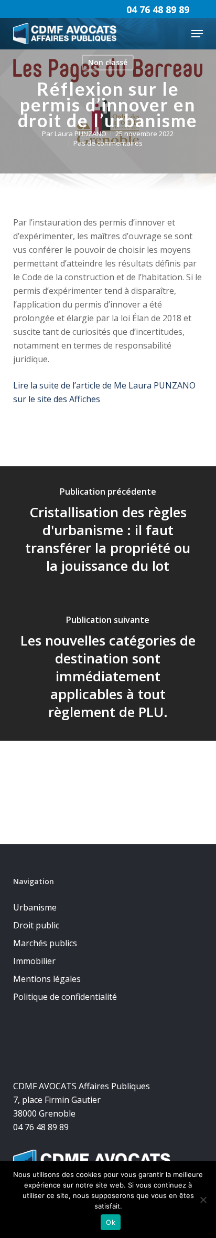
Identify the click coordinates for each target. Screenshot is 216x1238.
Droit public (36, 925)
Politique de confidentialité (65, 996)
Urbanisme (35, 907)
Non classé (107, 62)
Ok (110, 1222)
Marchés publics (45, 943)
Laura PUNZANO (80, 133)
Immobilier (34, 961)
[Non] (203, 1199)
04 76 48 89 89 (157, 9)
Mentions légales (47, 979)
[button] (197, 33)
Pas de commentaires (108, 143)
